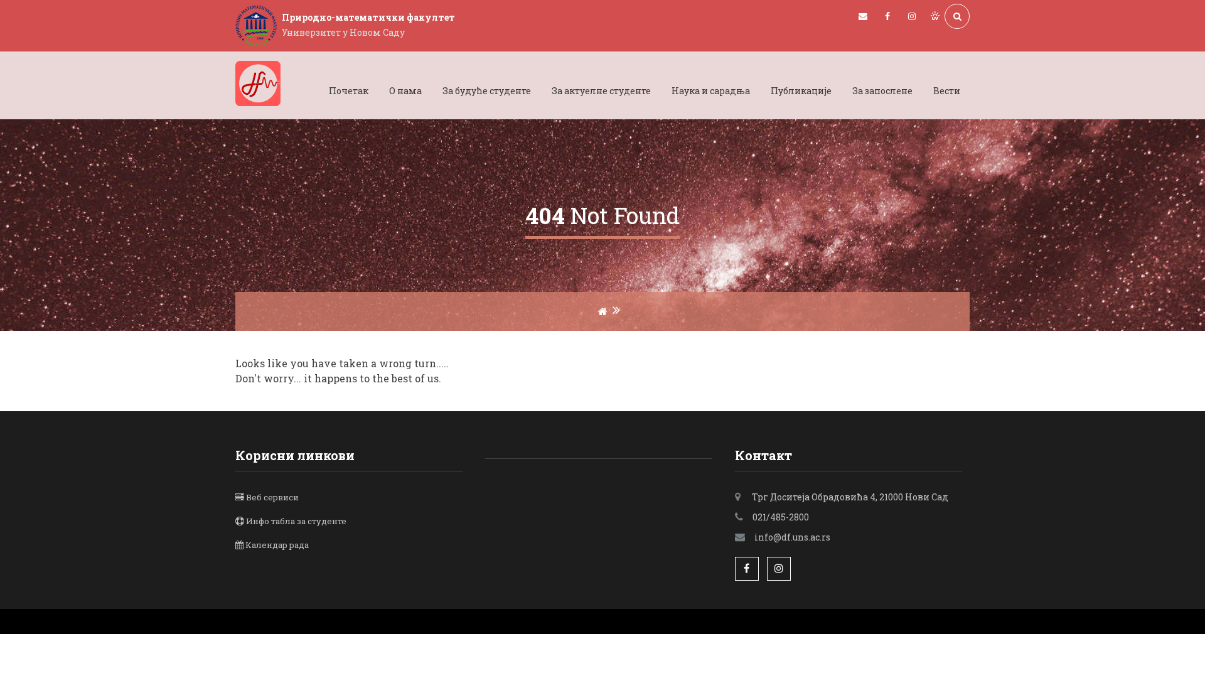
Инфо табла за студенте (296, 521)
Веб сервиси (272, 497)
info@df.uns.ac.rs (792, 537)
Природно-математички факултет (368, 17)
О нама (405, 91)
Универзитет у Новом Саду (343, 32)
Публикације (801, 91)
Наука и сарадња (711, 91)
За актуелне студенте (601, 91)
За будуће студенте (486, 91)
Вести (946, 91)
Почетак (348, 91)
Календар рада (277, 545)
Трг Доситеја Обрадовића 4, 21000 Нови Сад (850, 497)
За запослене (882, 91)
